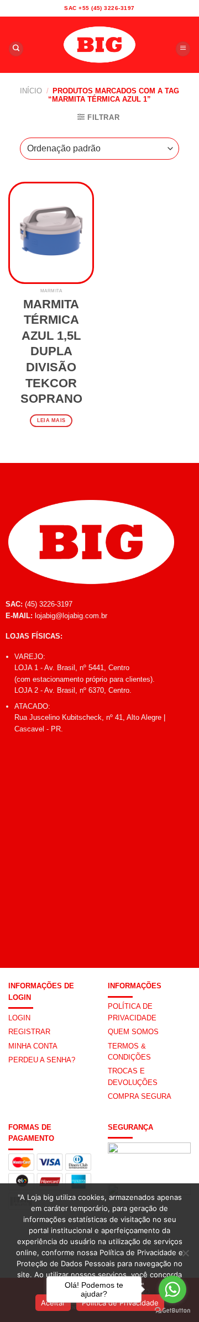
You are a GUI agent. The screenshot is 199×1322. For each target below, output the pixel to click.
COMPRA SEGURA (139, 1096)
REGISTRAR (29, 1032)
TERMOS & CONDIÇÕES (129, 1051)
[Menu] (183, 48)
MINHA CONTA (32, 1046)
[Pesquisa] (16, 48)
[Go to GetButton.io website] (172, 1310)
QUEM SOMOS (133, 1032)
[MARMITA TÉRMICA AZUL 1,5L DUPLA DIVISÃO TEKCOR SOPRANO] (51, 233)
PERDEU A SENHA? (41, 1060)
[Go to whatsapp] (172, 1289)
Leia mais (51, 420)
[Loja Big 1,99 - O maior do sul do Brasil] (99, 45)
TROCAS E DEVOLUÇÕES (133, 1076)
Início (31, 91)
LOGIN (19, 1018)
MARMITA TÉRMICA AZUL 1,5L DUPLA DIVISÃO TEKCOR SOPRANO (51, 351)
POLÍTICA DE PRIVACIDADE (132, 1011)
